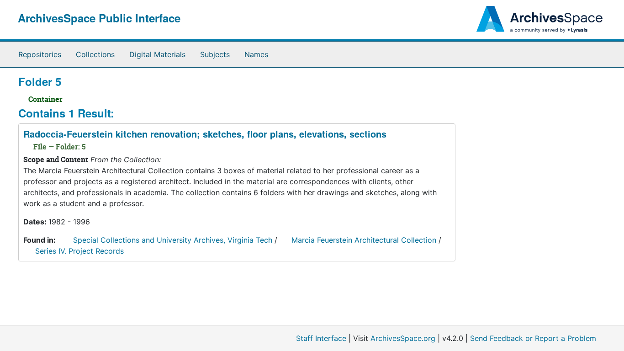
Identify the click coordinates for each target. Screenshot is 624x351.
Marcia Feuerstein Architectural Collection (363, 240)
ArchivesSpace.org (402, 338)
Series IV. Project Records (79, 250)
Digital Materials (157, 54)
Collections (95, 54)
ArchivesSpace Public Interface (99, 18)
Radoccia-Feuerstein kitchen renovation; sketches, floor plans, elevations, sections (204, 133)
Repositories (39, 54)
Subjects (215, 54)
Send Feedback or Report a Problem (533, 338)
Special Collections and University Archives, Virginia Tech (172, 240)
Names (256, 54)
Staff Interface (321, 338)
